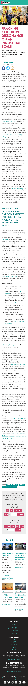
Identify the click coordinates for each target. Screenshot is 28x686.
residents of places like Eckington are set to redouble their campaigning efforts (14, 436)
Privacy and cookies (20, 678)
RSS (15, 679)
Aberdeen (5, 239)
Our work (14, 624)
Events (14, 649)
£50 (20, 510)
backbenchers (17, 303)
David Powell (9, 62)
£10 (11, 510)
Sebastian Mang (6, 575)
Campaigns (14, 646)
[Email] (13, 68)
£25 (16, 510)
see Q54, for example (17, 189)
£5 (7, 510)
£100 (6, 514)
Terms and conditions (8, 678)
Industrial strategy (9, 486)
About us (14, 622)
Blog (3, 23)
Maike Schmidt (5, 577)
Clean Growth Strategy (9, 121)
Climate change (12, 484)
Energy (22, 484)
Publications (18, 551)
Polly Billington (6, 604)
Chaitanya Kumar (20, 608)
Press (14, 647)
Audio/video (14, 644)
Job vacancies (14, 630)
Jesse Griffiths (19, 609)
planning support (13, 345)
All (14, 640)
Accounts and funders (14, 629)
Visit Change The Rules (14, 671)
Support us (14, 633)
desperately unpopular (10, 276)
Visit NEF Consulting (14, 659)
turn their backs (21, 257)
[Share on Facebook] (4, 68)
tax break (10, 343)
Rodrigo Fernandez (7, 578)
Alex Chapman (19, 567)
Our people (14, 627)
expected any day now (18, 364)
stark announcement (19, 418)
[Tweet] (8, 68)
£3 (5, 526)
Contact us (14, 632)
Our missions (14, 626)
